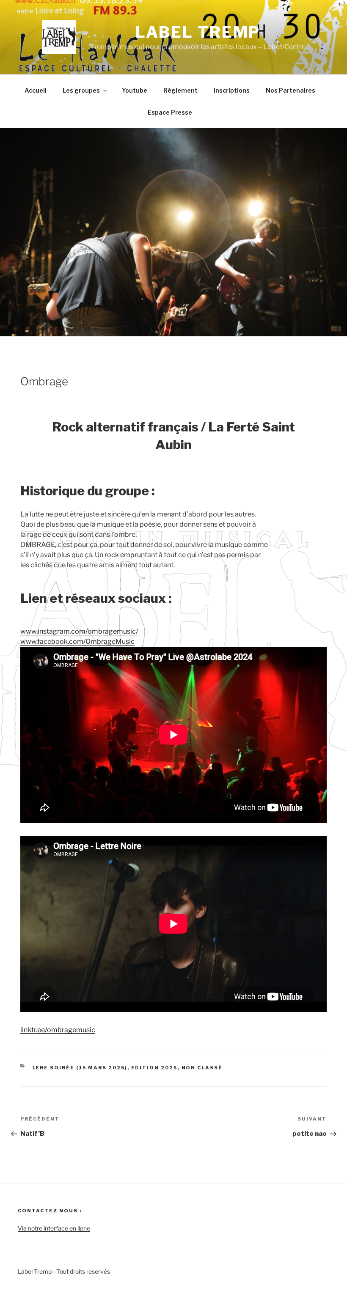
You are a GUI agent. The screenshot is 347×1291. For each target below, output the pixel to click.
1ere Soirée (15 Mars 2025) (79, 1068)
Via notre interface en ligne (54, 1228)
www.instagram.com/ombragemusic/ (79, 631)
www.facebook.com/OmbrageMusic (77, 641)
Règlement (180, 90)
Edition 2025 (154, 1068)
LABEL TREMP (198, 32)
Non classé (202, 1068)
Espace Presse (170, 112)
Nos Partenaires (290, 90)
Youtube (134, 90)
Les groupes (81, 90)
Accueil (36, 90)
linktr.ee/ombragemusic (57, 1030)
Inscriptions (232, 90)
